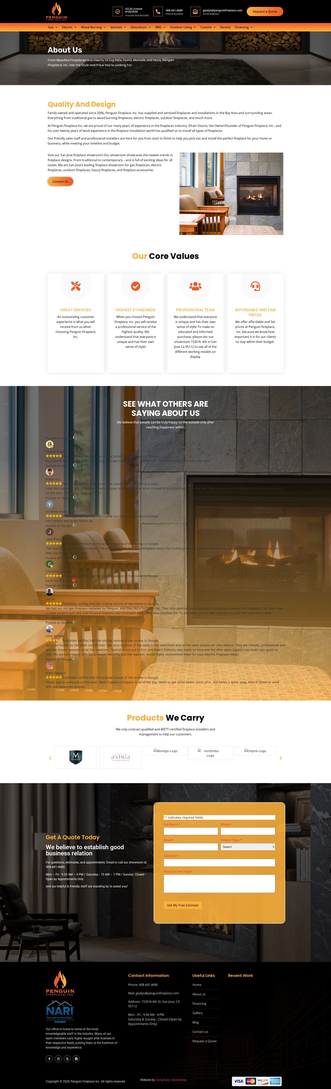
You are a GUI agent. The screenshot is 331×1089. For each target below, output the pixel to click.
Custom (206, 27)
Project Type (230, 840)
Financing (242, 27)
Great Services (75, 310)
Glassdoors (138, 27)
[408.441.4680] (158, 11)
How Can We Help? (178, 871)
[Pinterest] (76, 1058)
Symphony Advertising (171, 1080)
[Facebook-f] (49, 1058)
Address (171, 855)
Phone (226, 824)
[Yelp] (67, 1058)
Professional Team (195, 310)
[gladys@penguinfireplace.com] (195, 11)
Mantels (116, 27)
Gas (51, 27)
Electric (67, 27)
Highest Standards (135, 310)
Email (169, 840)
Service (225, 27)
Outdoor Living (181, 27)
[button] (50, 758)
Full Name (172, 824)
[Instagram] (58, 1058)
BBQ (158, 27)
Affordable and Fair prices (255, 312)
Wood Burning (91, 27)
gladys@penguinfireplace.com (222, 10)
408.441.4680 (174, 10)
